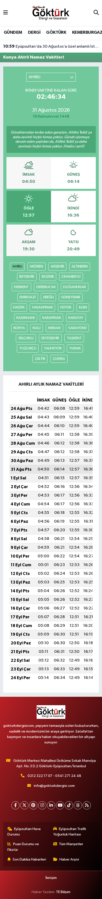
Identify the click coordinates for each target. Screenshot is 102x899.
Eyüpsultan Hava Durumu (24, 831)
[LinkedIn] (51, 805)
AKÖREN (36, 266)
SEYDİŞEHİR (50, 338)
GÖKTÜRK (56, 32)
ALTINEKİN (80, 266)
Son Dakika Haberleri (29, 859)
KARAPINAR (51, 318)
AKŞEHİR (57, 266)
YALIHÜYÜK (53, 348)
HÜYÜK (65, 307)
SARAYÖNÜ (77, 328)
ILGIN (83, 307)
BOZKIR (48, 276)
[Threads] (78, 805)
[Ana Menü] (5, 13)
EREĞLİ (48, 297)
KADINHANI (25, 318)
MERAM (54, 328)
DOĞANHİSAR (74, 287)
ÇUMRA (59, 359)
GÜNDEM (13, 32)
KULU (37, 328)
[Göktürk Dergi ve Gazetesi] (50, 13)
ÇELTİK (40, 359)
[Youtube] (60, 805)
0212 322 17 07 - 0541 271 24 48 (54, 776)
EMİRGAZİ (28, 297)
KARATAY (75, 318)
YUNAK (75, 348)
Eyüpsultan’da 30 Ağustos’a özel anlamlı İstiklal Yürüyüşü (51, 46)
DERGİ (34, 32)
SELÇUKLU (26, 338)
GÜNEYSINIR (70, 297)
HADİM (19, 307)
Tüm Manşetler (71, 844)
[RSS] (87, 805)
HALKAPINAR (42, 307)
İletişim (51, 878)
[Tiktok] (69, 805)
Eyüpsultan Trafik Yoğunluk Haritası (69, 831)
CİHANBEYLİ (70, 276)
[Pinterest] (33, 805)
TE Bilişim (63, 892)
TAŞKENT (74, 338)
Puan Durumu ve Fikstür (23, 846)
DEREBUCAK (46, 287)
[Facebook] (15, 805)
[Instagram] (42, 805)
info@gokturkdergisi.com (54, 786)
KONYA (19, 328)
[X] (24, 805)
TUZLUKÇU (27, 348)
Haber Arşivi (69, 859)
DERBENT (21, 287)
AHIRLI (17, 266)
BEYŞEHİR (26, 276)
